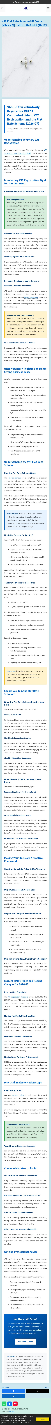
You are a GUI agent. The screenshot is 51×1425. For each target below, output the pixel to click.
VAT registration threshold (18, 997)
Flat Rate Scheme (14, 478)
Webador (11, 1411)
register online (18, 1095)
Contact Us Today (25, 1341)
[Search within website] (2, 8)
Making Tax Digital (31, 297)
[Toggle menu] (48, 8)
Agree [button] (43, 1419)
